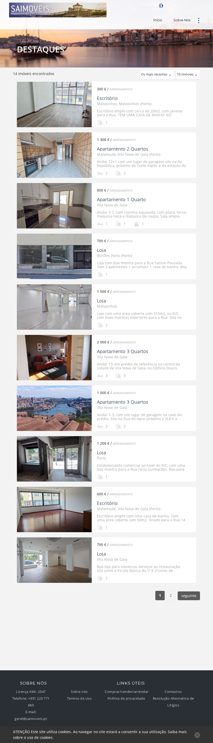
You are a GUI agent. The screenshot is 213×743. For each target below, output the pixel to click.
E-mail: (31, 712)
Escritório (107, 98)
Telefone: (20, 698)
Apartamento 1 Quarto (121, 199)
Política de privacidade (126, 698)
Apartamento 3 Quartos (122, 351)
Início (157, 20)
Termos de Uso (79, 698)
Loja (101, 250)
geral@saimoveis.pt (31, 719)
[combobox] (188, 74)
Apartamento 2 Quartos (122, 149)
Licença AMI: (26, 692)
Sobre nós (182, 20)
